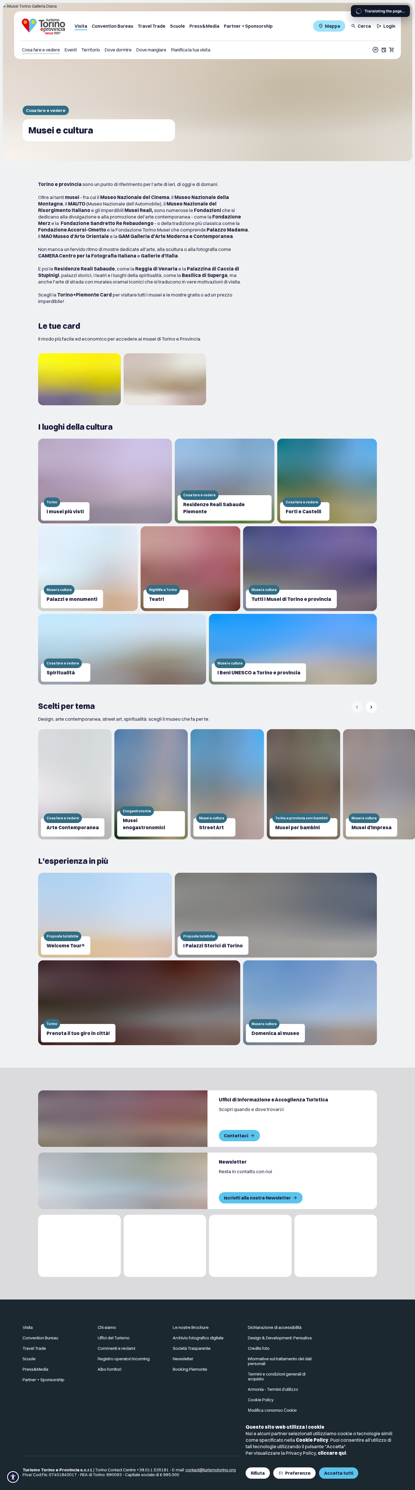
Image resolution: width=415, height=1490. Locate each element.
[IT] (375, 49)
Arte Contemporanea (73, 827)
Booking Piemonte (190, 1369)
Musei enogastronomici (144, 823)
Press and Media (195, 26)
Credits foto (259, 1348)
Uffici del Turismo (114, 1337)
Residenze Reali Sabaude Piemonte (214, 507)
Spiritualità (61, 672)
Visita (28, 1327)
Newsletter (183, 1358)
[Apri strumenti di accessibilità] (13, 1477)
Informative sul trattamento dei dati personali (280, 1361)
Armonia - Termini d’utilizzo (273, 1389)
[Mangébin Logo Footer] (165, 1246)
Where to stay (127, 50)
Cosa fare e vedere (41, 50)
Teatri (156, 599)
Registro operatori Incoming (124, 1358)
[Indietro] (357, 707)
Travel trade (136, 26)
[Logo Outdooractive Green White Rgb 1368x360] (335, 1246)
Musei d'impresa (371, 827)
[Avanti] (371, 707)
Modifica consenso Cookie (272, 1410)
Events (71, 50)
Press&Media (35, 1369)
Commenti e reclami (116, 1348)
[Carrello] (391, 49)
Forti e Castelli (303, 511)
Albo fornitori (109, 1369)
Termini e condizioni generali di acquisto (276, 1376)
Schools (163, 26)
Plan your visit (190, 50)
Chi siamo (107, 1327)
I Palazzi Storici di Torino (213, 945)
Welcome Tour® (66, 945)
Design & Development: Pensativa (280, 1337)
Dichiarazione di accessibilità (275, 1327)
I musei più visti (65, 511)
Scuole (29, 1358)
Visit (79, 26)
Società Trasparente (192, 1348)
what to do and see (46, 110)
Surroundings (96, 50)
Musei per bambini (297, 827)
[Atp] (79, 1246)
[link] (79, 379)
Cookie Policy (294, 1440)
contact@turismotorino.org (210, 1469)
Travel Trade (34, 1348)
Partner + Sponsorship (241, 26)
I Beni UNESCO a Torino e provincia (258, 672)
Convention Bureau (40, 1337)
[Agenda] (384, 49)
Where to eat (159, 50)
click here (314, 1453)
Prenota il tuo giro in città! (78, 1033)
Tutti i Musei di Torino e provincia (291, 599)
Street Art (211, 827)
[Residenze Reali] (250, 1246)
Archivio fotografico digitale (198, 1337)
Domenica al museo (275, 1033)
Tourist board (104, 26)
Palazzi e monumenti (72, 599)
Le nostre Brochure (191, 1327)
